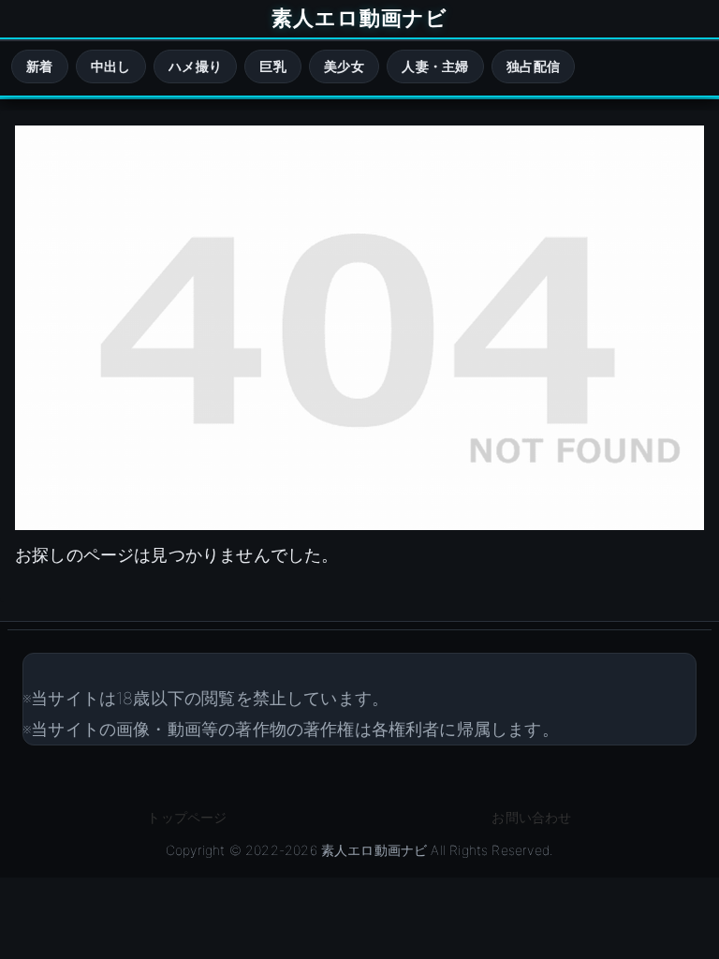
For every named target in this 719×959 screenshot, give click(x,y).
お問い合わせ (531, 817)
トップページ (187, 817)
